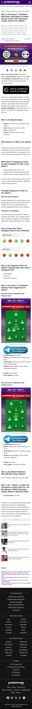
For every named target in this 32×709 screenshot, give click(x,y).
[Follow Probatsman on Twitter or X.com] (16, 698)
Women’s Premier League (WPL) (16, 599)
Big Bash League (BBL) (16, 602)
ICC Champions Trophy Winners (16, 667)
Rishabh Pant (23, 644)
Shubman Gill (23, 642)
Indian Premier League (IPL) (16, 596)
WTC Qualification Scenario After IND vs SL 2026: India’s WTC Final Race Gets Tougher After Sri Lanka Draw (18, 533)
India (8, 619)
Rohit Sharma (8, 644)
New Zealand (8, 624)
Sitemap (18, 692)
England (8, 622)
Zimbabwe (8, 632)
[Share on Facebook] (7, 70)
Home (3, 11)
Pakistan (23, 627)
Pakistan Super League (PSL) (16, 607)
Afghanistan (23, 624)
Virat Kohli (8, 642)
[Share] (24, 70)
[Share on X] (11, 70)
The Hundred (16, 610)
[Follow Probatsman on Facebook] (8, 698)
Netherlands (23, 632)
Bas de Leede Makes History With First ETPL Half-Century (14, 578)
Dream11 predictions (7, 108)
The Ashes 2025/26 (19, 6)
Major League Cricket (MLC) (16, 605)
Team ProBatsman (10, 39)
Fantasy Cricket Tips (11, 11)
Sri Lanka (8, 627)
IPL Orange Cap (16, 675)
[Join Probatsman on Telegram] (24, 698)
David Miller (23, 655)
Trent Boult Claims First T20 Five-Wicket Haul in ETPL (16, 571)
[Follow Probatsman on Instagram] (12, 698)
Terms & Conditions (7, 690)
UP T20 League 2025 (16, 664)
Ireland (23, 630)
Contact (14, 687)
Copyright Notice (25, 690)
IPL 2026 (3, 6)
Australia (23, 619)
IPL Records (16, 670)
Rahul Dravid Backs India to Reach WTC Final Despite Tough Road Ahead (16, 583)
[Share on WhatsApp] (16, 70)
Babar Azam (8, 652)
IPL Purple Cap (16, 672)
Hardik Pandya (9, 650)
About (8, 687)
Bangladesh (8, 630)
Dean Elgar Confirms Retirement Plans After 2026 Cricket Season (14, 581)
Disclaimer (17, 690)
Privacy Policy (21, 687)
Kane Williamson (23, 650)
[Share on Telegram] (20, 70)
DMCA (13, 692)
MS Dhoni (8, 647)
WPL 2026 (9, 6)
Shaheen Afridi (23, 652)
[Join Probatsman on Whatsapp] (20, 698)
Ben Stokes (23, 647)
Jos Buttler (9, 655)
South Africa (23, 622)
